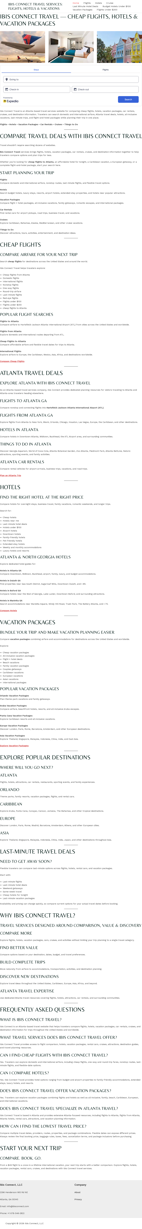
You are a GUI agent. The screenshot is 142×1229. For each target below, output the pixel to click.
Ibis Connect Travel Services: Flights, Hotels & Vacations (35, 6)
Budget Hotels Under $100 (117, 6)
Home (76, 3)
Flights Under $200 (107, 9)
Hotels (98, 3)
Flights (87, 3)
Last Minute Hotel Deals (85, 6)
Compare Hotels (8, 610)
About (77, 1192)
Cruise (109, 3)
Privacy (78, 1199)
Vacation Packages (82, 9)
